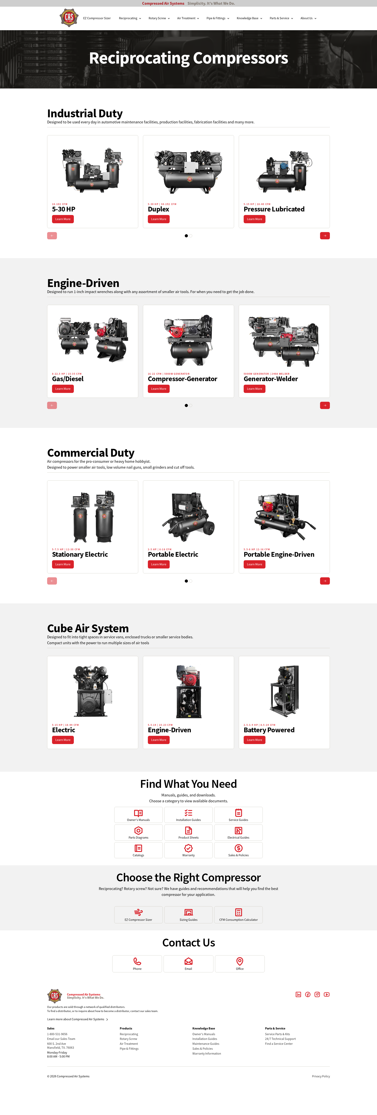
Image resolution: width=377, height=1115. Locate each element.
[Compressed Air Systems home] (69, 18)
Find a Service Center (279, 1044)
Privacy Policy (321, 1076)
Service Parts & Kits (277, 1034)
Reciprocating (129, 1034)
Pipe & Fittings (129, 1049)
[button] (130, 18)
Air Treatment (129, 1044)
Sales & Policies (202, 1049)
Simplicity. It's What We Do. (211, 3)
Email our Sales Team (61, 1039)
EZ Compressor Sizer (97, 18)
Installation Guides (204, 1039)
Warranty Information (206, 1054)
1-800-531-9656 (57, 1034)
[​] (298, 996)
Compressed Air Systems (163, 3)
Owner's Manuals (203, 1034)
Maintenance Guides (205, 1044)
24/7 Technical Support (280, 1039)
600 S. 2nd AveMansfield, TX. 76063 (60, 1046)
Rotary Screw (128, 1039)
